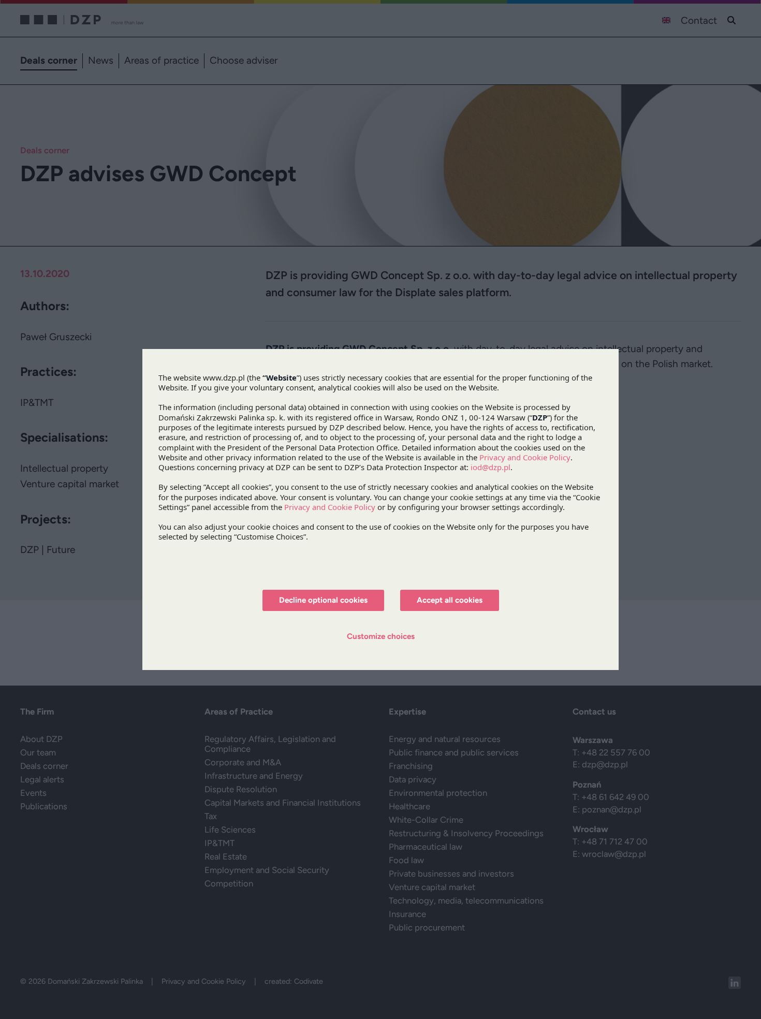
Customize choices (381, 636)
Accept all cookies (449, 600)
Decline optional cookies (323, 600)
